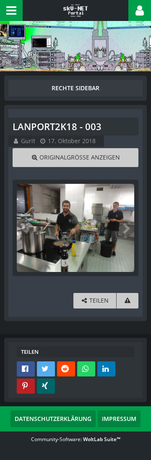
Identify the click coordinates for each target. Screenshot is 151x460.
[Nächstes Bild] (125, 228)
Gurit (28, 141)
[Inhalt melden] (127, 300)
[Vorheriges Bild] (25, 228)
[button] (11, 10)
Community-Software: (75, 439)
